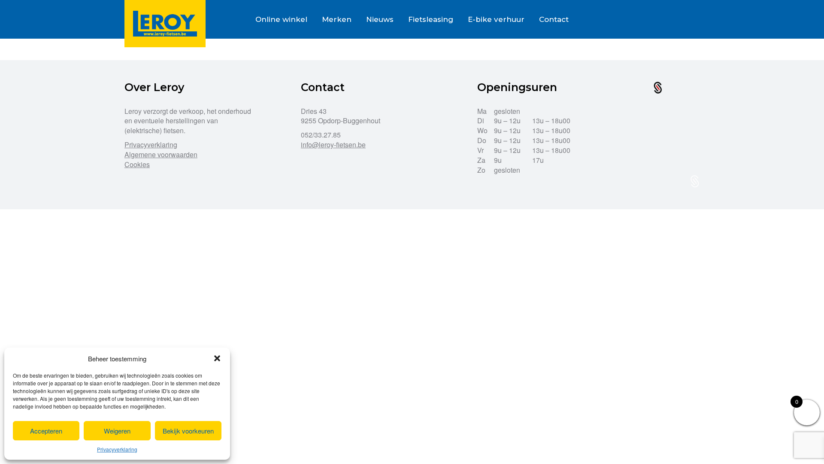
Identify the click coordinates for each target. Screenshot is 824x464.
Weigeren (117, 430)
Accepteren (46, 430)
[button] (217, 358)
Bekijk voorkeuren (188, 430)
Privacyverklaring (117, 449)
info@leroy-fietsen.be (333, 145)
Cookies (137, 164)
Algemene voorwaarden (160, 154)
